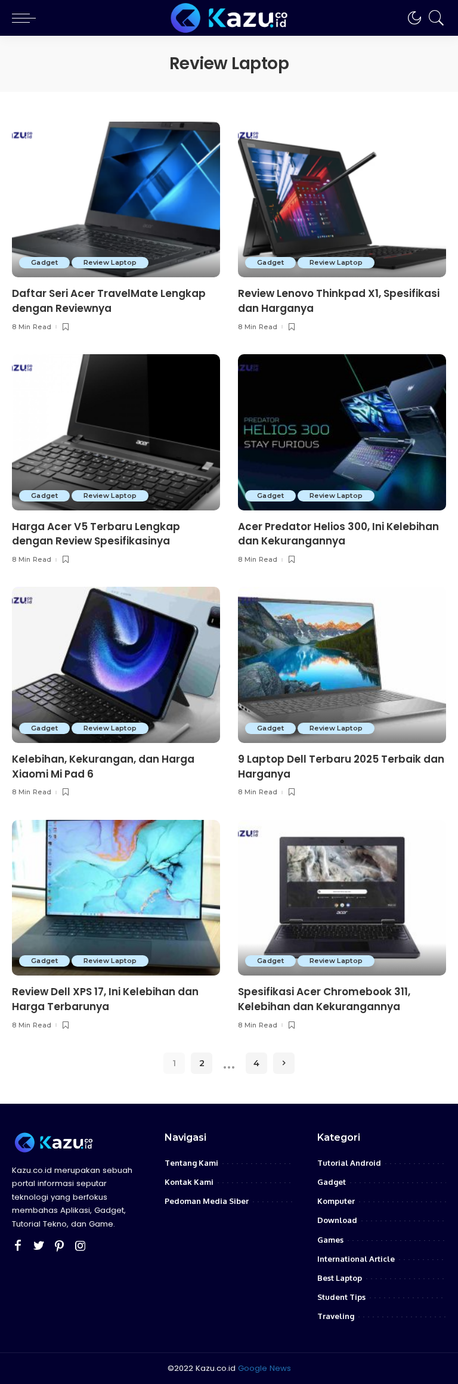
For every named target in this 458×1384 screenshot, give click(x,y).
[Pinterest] (60, 1246)
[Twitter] (39, 1246)
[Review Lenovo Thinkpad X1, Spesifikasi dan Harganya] (342, 200)
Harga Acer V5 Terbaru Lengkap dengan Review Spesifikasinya (96, 534)
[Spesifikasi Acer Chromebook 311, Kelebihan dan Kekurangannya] (342, 898)
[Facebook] (18, 1246)
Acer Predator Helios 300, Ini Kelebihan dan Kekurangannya (338, 534)
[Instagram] (80, 1246)
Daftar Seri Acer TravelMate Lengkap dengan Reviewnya (109, 300)
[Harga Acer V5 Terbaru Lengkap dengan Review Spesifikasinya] (116, 432)
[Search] (433, 18)
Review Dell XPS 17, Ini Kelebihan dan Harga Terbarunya (105, 999)
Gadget (44, 262)
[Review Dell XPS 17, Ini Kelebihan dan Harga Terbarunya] (116, 898)
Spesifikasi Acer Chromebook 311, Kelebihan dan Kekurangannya (324, 999)
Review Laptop (110, 262)
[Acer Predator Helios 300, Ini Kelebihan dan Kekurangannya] (342, 432)
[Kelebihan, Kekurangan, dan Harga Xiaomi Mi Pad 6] (116, 665)
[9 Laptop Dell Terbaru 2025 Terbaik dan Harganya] (342, 665)
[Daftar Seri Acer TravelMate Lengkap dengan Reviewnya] (116, 200)
